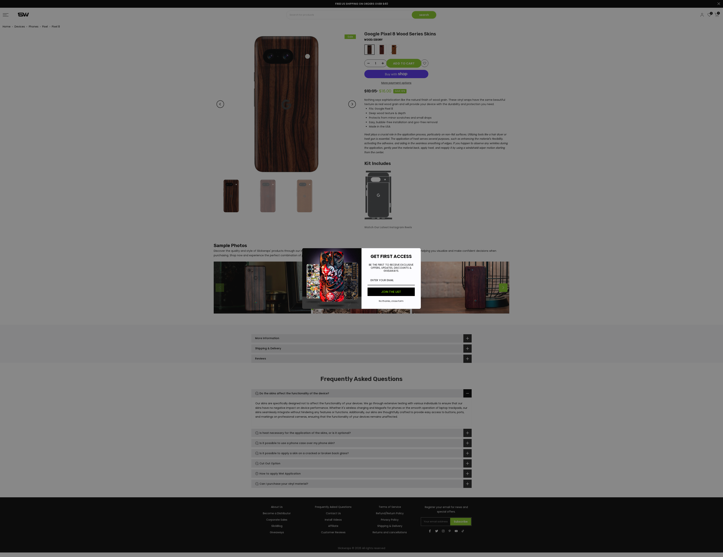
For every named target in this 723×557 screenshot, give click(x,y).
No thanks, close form (391, 301)
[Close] (416, 252)
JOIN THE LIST (391, 292)
